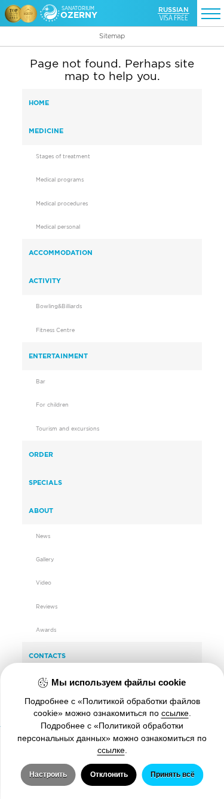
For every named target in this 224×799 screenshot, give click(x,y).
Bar (40, 382)
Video (43, 583)
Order (41, 454)
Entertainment (58, 355)
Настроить (48, 774)
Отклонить (109, 774)
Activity (45, 280)
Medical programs (60, 180)
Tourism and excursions (67, 429)
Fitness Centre (55, 330)
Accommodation (61, 252)
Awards (46, 630)
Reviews (46, 607)
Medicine (46, 130)
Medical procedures (62, 204)
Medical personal (58, 227)
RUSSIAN (173, 9)
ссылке (175, 713)
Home (39, 102)
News (43, 536)
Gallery (45, 560)
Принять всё (173, 774)
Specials (45, 482)
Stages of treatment (63, 156)
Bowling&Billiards (59, 306)
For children (52, 405)
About (41, 510)
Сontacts (47, 655)
